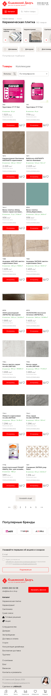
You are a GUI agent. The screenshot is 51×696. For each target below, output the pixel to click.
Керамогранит (8, 605)
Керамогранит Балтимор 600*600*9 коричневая (13, 159)
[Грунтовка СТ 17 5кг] (37, 91)
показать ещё (25, 498)
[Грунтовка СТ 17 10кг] (13, 91)
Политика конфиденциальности (16, 683)
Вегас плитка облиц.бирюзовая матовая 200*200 (34, 211)
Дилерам (6, 631)
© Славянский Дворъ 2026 (13, 679)
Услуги (5, 643)
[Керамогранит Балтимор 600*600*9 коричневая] (13, 142)
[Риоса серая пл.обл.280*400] (37, 348)
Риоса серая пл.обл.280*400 (32, 365)
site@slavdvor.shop (9, 591)
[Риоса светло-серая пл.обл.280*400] (13, 348)
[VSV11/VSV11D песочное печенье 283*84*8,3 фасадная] (37, 297)
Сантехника (7, 609)
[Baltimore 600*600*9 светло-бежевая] (37, 142)
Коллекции (23, 66)
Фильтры (7, 74)
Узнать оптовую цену (9, 119)
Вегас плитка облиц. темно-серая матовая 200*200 (12, 211)
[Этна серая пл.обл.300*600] (37, 400)
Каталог (6, 597)
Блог (4, 664)
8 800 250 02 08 (10, 588)
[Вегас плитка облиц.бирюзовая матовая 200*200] (37, 194)
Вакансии (6, 668)
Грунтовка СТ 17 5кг (34, 107)
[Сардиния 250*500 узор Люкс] (37, 451)
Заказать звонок (38, 590)
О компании (7, 660)
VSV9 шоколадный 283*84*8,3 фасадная (11, 314)
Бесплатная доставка (11, 651)
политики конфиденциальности (24, 564)
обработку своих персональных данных (21, 562)
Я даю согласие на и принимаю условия (26, 562)
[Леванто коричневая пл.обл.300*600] (13, 400)
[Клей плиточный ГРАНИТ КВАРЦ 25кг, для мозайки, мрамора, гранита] (13, 451)
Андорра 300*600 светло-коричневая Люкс (37, 262)
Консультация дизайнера (13, 647)
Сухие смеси (7, 613)
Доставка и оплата (10, 639)
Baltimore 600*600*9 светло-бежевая (35, 159)
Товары (7, 66)
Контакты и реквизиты (11, 672)
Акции (8, 621)
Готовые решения (13, 617)
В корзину (11, 125)
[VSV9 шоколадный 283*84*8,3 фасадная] (13, 297)
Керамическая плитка (11, 601)
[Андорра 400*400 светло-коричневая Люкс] (13, 245)
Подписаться (25, 570)
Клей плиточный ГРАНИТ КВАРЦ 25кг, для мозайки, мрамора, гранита (13, 468)
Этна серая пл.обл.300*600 (32, 417)
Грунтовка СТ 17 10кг (11, 107)
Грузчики (6, 655)
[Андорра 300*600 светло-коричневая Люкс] (37, 245)
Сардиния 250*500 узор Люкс (36, 468)
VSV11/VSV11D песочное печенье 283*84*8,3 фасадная (36, 314)
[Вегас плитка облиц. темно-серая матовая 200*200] (13, 194)
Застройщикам (8, 635)
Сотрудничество (9, 627)
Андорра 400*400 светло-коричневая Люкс (13, 262)
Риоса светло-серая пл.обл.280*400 (11, 365)
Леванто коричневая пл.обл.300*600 (11, 417)
